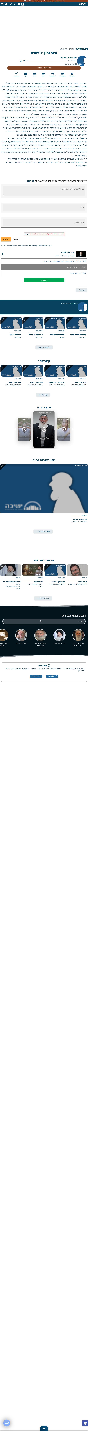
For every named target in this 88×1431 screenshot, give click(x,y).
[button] (85, 1423)
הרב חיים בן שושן (37, 584)
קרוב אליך (81, 290)
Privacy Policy (33, 245)
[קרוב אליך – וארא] (11, 377)
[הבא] (73, 429)
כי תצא (84, 578)
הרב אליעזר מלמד (14, 587)
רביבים (18, 578)
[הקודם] (14, 429)
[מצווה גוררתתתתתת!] (55, 329)
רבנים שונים (82, 385)
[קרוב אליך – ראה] (76, 377)
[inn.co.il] (22, 4)
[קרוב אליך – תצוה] (33, 377)
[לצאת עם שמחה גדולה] (76, 329)
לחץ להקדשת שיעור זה (44, 68)
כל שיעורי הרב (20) (44, 347)
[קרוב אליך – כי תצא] (55, 576)
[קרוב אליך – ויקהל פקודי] (55, 377)
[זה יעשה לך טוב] (11, 329)
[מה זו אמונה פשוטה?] (44, 495)
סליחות (40, 578)
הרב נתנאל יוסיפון (81, 584)
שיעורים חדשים (44, 560)
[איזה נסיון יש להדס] (33, 329)
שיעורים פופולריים (44, 460)
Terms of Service (43, 245)
